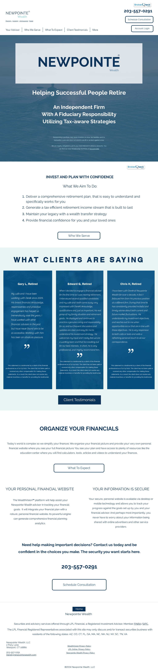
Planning (9, 21)
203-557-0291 (79, 566)
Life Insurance (23, 21)
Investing (15, 21)
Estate (31, 21)
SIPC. (145, 623)
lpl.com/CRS (94, 149)
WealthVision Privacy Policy (79, 646)
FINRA (137, 623)
